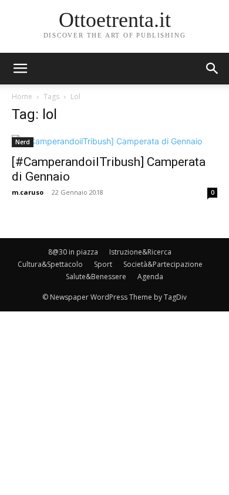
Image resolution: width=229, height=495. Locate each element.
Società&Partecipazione (163, 264)
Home (22, 96)
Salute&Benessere (96, 277)
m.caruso (27, 192)
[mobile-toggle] (20, 68)
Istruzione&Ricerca (140, 252)
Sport (103, 264)
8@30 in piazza (73, 252)
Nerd (22, 142)
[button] (212, 68)
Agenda (150, 277)
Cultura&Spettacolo (50, 264)
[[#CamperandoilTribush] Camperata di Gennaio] (114, 141)
